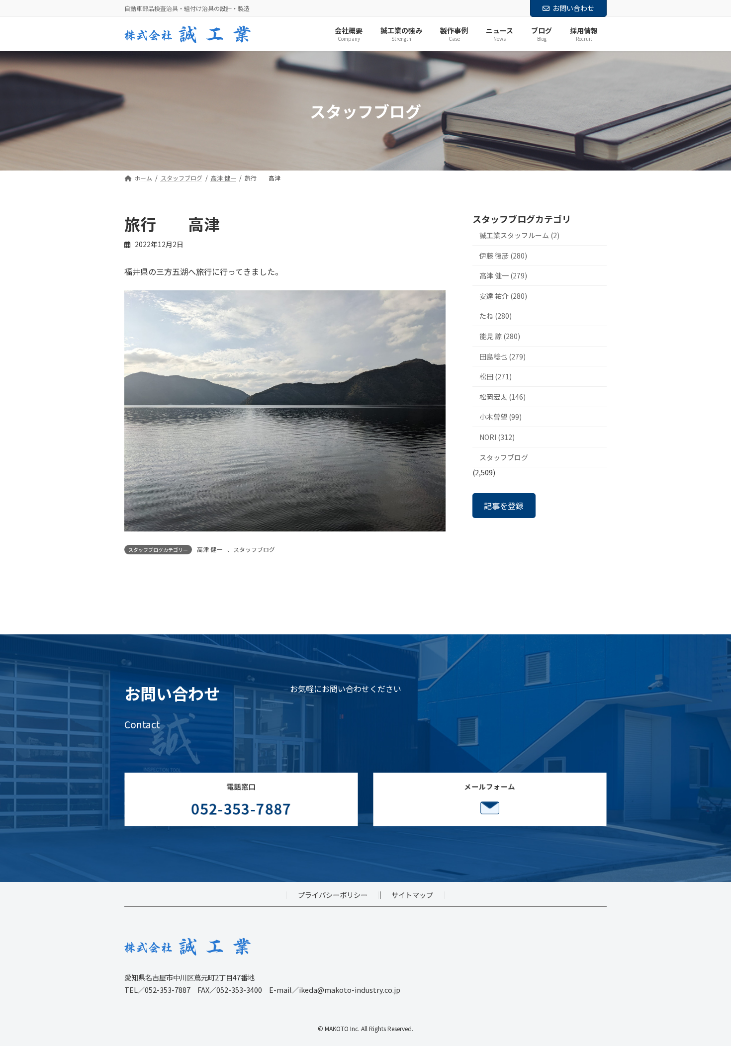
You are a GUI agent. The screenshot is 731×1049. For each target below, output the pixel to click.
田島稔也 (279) (502, 356)
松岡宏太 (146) (502, 397)
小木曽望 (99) (500, 417)
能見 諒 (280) (499, 336)
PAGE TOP (706, 1008)
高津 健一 (209, 549)
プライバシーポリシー (332, 894)
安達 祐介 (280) (503, 296)
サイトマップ (412, 894)
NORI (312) (497, 437)
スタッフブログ (254, 549)
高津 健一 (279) (503, 276)
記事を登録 (504, 506)
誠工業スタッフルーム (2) (519, 235)
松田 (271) (495, 377)
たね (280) (495, 316)
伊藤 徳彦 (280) (503, 256)
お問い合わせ (573, 8)
